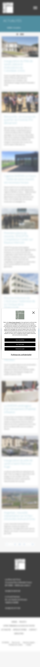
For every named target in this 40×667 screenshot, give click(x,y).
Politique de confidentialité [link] (21, 354)
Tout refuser (20, 344)
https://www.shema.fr (14, 322)
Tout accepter (20, 340)
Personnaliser (20, 349)
